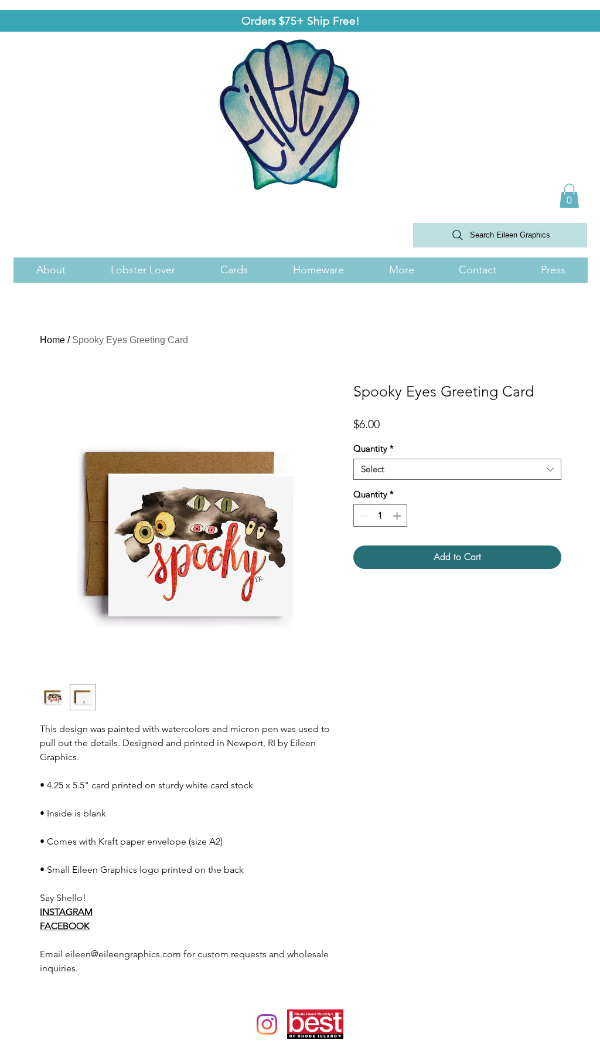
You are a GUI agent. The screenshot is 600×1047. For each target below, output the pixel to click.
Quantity (373, 448)
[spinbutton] (380, 516)
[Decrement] (363, 516)
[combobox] (457, 469)
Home (52, 340)
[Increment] (398, 516)
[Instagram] (267, 1024)
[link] (569, 196)
